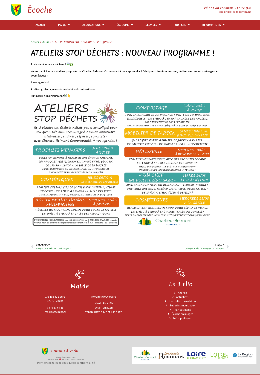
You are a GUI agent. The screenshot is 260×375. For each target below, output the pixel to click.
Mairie (62, 25)
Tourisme (179, 25)
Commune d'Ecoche (65, 351)
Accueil (40, 25)
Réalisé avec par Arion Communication (66, 359)
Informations (211, 25)
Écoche (39, 10)
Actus (45, 42)
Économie (123, 25)
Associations (91, 25)
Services (151, 25)
